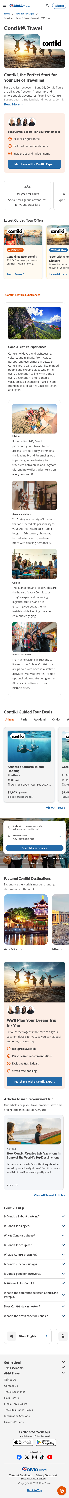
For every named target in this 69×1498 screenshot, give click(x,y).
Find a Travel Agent (15, 1403)
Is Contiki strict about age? (20, 1264)
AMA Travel (12, 1373)
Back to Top (34, 1490)
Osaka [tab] (56, 719)
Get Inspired (12, 1362)
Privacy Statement (46, 1475)
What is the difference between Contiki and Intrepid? (31, 1295)
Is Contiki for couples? (17, 1245)
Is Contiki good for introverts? (22, 1274)
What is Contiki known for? (20, 1254)
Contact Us (11, 1385)
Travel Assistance (14, 1391)
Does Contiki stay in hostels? (22, 1306)
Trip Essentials (13, 1368)
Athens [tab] (9, 719)
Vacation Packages (25, 13)
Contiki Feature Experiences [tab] (22, 294)
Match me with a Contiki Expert (34, 164)
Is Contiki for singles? (17, 1226)
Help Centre (11, 1397)
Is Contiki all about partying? (22, 1216)
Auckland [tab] (40, 719)
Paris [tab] (24, 719)
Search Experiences (34, 848)
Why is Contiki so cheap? (19, 1235)
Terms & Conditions (20, 1475)
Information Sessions (17, 1415)
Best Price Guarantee (33, 1478)
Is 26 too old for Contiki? (19, 1283)
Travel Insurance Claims (18, 1409)
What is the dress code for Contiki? (26, 1316)
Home (7, 13)
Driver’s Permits (14, 1421)
